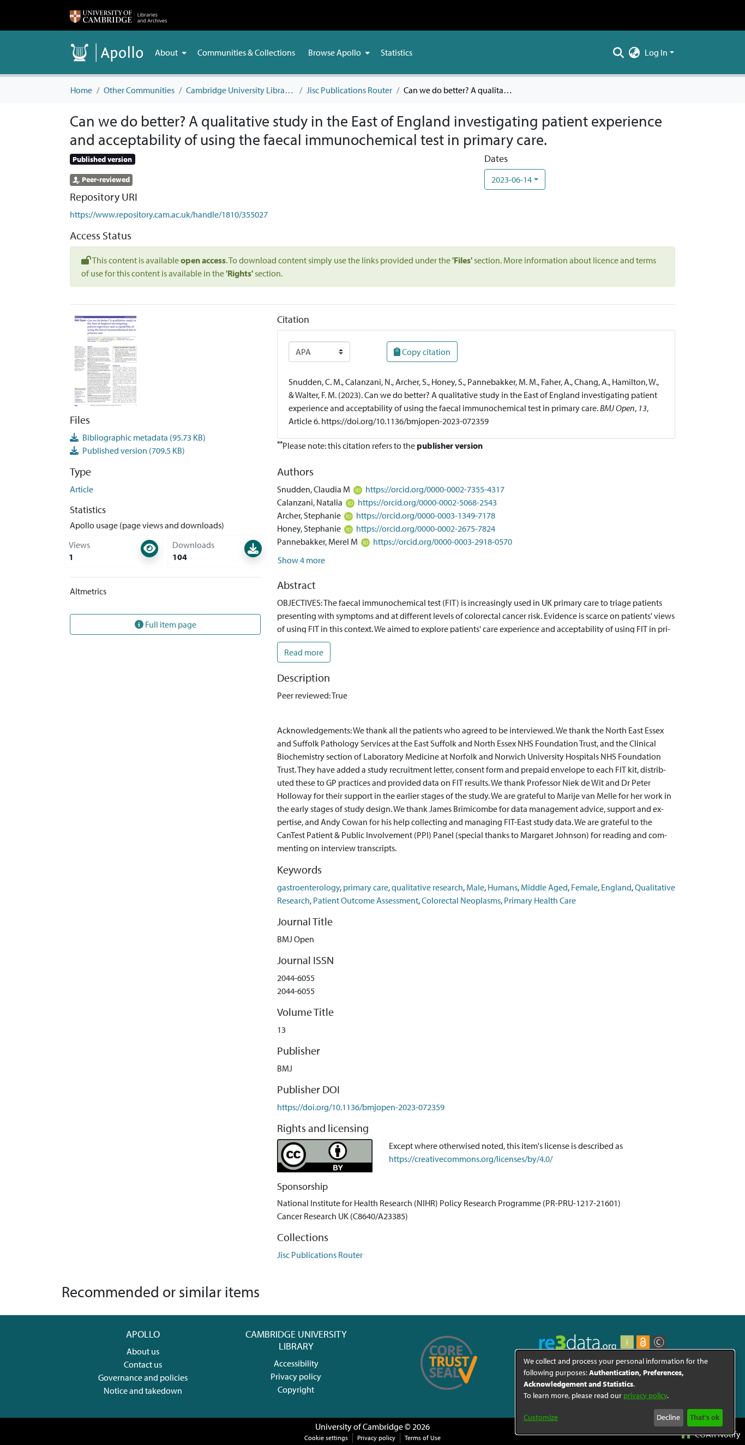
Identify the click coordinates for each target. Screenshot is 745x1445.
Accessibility (296, 1363)
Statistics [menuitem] (396, 52)
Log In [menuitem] (656, 52)
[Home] (118, 15)
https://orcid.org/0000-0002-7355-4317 (434, 489)
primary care (365, 887)
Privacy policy (296, 1376)
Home (81, 90)
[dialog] (625, 1392)
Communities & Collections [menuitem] (246, 52)
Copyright (296, 1389)
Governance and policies (143, 1377)
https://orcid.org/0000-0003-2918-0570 (442, 541)
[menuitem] (170, 52)
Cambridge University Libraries (240, 90)
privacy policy (645, 1395)
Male (475, 887)
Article (81, 489)
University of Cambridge (359, 1426)
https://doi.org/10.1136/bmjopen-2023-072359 (360, 1106)
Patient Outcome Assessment (365, 900)
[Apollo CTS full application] (449, 1393)
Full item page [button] (169, 624)
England (616, 887)
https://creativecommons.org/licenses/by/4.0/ (470, 1158)
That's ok (704, 1417)
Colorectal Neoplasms (461, 900)
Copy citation (425, 351)
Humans (503, 887)
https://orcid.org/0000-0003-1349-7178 (425, 515)
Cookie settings (326, 1438)
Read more (303, 652)
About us (143, 1351)
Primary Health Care (540, 900)
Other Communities (139, 90)
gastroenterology (308, 887)
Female (584, 887)
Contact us (143, 1364)
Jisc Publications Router (349, 90)
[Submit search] (619, 52)
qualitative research (427, 887)
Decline (668, 1417)
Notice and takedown (143, 1390)
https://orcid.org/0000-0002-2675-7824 (425, 528)
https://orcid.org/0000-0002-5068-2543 (427, 502)
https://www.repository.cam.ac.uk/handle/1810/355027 (169, 214)
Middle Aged (544, 887)
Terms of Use (423, 1438)
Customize (541, 1417)
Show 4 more (301, 560)
